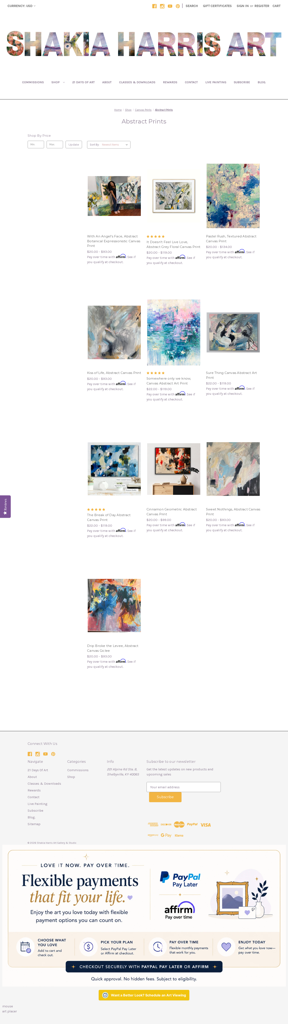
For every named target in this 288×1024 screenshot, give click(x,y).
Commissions (33, 82)
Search (192, 6)
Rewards (170, 82)
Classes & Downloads (137, 82)
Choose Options (114, 204)
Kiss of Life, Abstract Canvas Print (114, 373)
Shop (56, 82)
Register (261, 6)
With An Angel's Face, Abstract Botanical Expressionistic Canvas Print (113, 241)
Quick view (110, 187)
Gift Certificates (217, 6)
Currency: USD (20, 6)
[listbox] (115, 144)
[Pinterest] (178, 6)
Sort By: (94, 144)
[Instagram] (162, 6)
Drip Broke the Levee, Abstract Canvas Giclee (113, 648)
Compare (113, 196)
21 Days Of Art (83, 82)
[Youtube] (170, 6)
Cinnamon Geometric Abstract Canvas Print (172, 511)
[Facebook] (154, 6)
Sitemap (34, 824)
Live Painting (215, 82)
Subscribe (242, 82)
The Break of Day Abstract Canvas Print (109, 517)
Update (74, 144)
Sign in (243, 6)
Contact (191, 82)
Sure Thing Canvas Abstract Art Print (231, 375)
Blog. (262, 82)
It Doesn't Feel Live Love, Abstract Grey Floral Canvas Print (173, 244)
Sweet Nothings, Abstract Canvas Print (233, 511)
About (107, 82)
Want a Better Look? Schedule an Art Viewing (148, 995)
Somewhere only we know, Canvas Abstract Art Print (169, 380)
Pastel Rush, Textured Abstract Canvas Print (231, 238)
